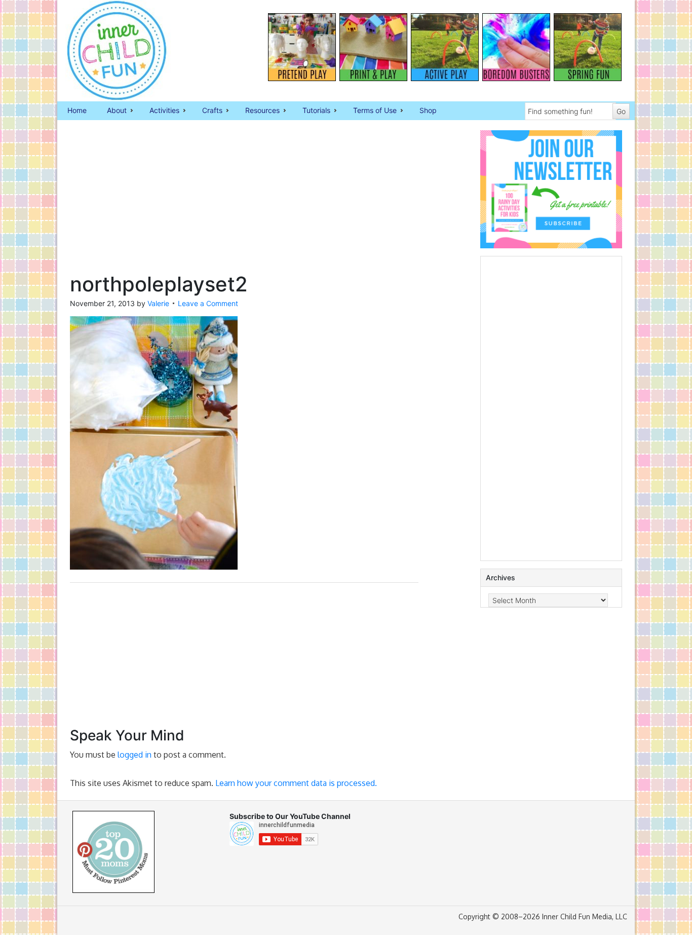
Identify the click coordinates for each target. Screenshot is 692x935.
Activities (159, 111)
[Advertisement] (244, 201)
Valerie (158, 303)
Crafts (207, 111)
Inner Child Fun (108, 50)
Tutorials (311, 111)
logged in (134, 755)
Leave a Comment (208, 303)
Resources (257, 111)
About (112, 111)
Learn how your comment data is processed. (296, 783)
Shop (428, 110)
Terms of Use (370, 111)
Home (77, 110)
